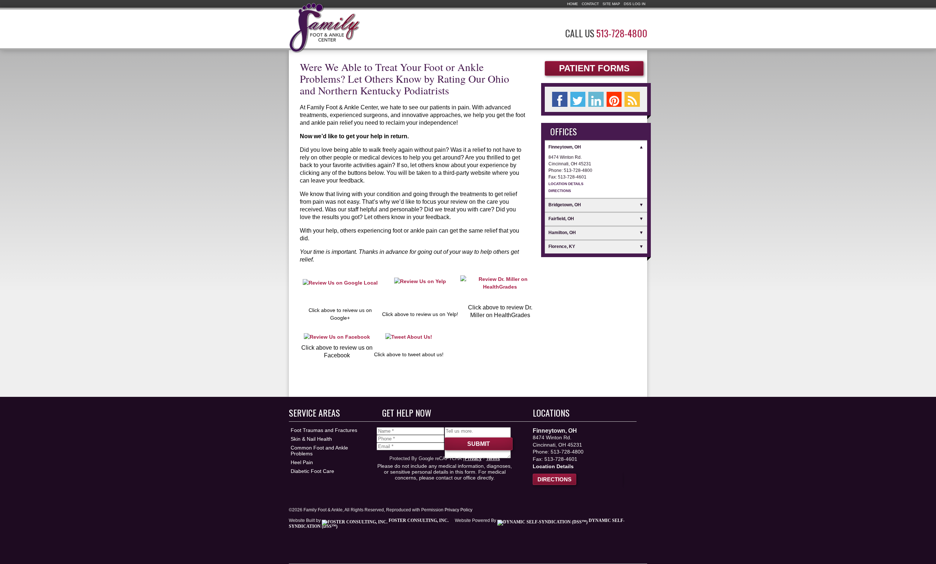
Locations (551, 412)
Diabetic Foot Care (312, 471)
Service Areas (314, 412)
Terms (493, 458)
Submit (478, 444)
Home (572, 4)
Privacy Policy (458, 510)
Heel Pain (302, 462)
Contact (590, 4)
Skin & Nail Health (311, 439)
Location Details (566, 184)
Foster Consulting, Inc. (418, 520)
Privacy (473, 458)
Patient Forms (594, 68)
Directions (559, 191)
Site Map (611, 4)
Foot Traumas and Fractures (324, 430)
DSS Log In (634, 4)
